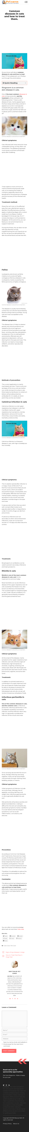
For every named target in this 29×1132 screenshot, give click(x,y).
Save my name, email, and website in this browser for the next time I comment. (15, 1044)
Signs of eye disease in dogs (15, 952)
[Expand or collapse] (25, 83)
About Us (16, 1123)
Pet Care (13, 945)
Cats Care (7, 945)
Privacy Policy (7, 1123)
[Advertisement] (14, 38)
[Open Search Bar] (24, 2)
